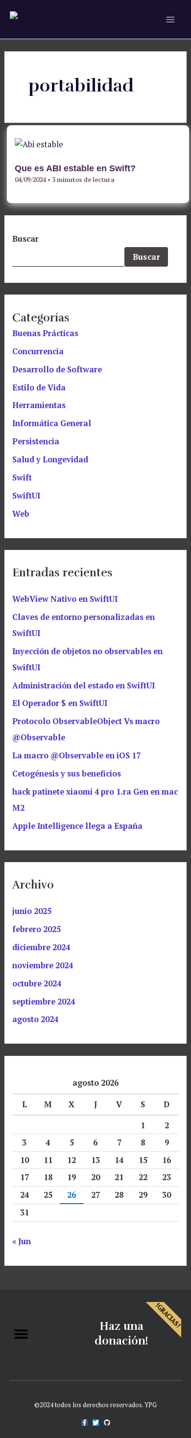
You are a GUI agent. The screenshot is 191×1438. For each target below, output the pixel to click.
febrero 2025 (36, 929)
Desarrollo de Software (57, 369)
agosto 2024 (35, 1019)
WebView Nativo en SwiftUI (65, 598)
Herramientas (39, 405)
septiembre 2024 (43, 1001)
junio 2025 (31, 911)
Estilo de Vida (39, 387)
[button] (21, 1334)
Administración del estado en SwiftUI (83, 685)
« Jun (21, 1241)
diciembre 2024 (41, 947)
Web (20, 513)
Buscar (25, 238)
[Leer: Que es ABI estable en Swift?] (39, 143)
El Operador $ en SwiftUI (59, 703)
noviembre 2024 (42, 965)
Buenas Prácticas (45, 333)
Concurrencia (38, 351)
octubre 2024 (36, 983)
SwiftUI (26, 495)
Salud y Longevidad (50, 459)
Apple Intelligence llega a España (77, 826)
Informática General (51, 423)
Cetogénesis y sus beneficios (66, 773)
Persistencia (35, 441)
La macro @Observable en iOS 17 (76, 755)
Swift (22, 477)
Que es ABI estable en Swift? (75, 168)
